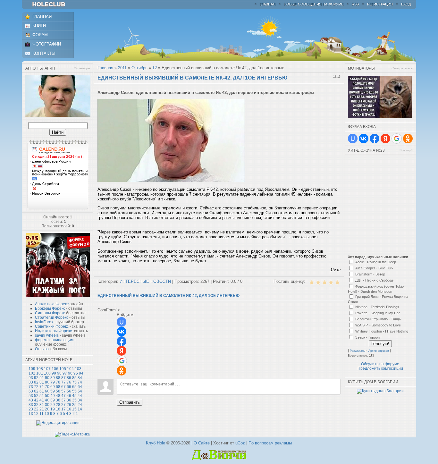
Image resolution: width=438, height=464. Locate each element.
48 (58, 395)
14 (80, 409)
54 (80, 391)
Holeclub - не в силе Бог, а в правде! (52, 4)
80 (47, 382)
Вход (406, 4)
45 (74, 395)
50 (47, 395)
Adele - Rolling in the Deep (375, 262)
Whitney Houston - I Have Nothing (381, 331)
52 (36, 395)
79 (52, 382)
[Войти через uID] (121, 322)
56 (69, 391)
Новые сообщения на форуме (313, 4)
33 (31, 404)
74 (80, 382)
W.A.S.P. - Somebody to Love (378, 325)
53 (31, 395)
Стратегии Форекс (51, 317)
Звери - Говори (367, 337)
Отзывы (42, 349)
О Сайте (202, 443)
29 (52, 404)
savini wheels (47, 335)
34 (80, 400)
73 (31, 386)
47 (63, 395)
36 (69, 400)
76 (69, 382)
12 (36, 413)
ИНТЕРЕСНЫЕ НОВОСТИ (145, 281)
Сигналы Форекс (50, 313)
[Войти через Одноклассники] (121, 370)
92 (36, 377)
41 (41, 400)
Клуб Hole (155, 443)
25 (74, 404)
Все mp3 (406, 150)
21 (41, 409)
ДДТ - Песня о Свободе (374, 280)
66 (69, 386)
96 (70, 373)
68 (58, 386)
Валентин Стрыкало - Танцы (378, 319)
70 (47, 386)
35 (74, 400)
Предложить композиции (380, 368)
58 (58, 391)
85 (74, 377)
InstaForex (44, 322)
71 (41, 386)
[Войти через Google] (122, 361)
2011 (122, 67)
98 (59, 373)
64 (80, 386)
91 (41, 377)
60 (47, 391)
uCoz (240, 443)
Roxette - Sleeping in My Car (377, 313)
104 (70, 369)
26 (69, 404)
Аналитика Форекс (52, 304)
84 (80, 377)
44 (80, 395)
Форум (40, 34)
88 (58, 377)
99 (54, 373)
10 (47, 413)
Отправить (129, 402)
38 (58, 400)
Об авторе (82, 68)
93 (31, 377)
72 (36, 386)
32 (36, 404)
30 (47, 404)
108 (39, 369)
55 (74, 391)
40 (47, 400)
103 (78, 369)
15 (74, 409)
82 (36, 382)
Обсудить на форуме (380, 364)
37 (63, 400)
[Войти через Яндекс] (121, 351)
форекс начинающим (54, 340)
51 (41, 395)
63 (31, 391)
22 (36, 409)
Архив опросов (378, 350)
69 (52, 386)
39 (52, 400)
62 (36, 391)
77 (63, 382)
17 (63, 409)
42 (36, 400)
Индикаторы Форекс (53, 331)
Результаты (357, 350)
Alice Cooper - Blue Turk (374, 268)
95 (75, 373)
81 (41, 382)
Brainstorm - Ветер (370, 274)
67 (63, 386)
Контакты (43, 53)
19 (52, 409)
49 (52, 395)
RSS (355, 4)
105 (62, 369)
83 (31, 382)
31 (41, 404)
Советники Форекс (52, 326)
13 (31, 413)
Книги (39, 25)
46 (69, 395)
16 (69, 409)
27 (63, 404)
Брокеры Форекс (50, 308)
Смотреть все (402, 68)
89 (52, 377)
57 (63, 391)
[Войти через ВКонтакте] (121, 331)
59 (52, 391)
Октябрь (139, 67)
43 (31, 400)
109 (32, 369)
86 (69, 377)
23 (31, 409)
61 (41, 391)
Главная (267, 4)
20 (47, 409)
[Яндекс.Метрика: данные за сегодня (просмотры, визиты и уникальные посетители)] (72, 434)
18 (58, 409)
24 (80, 404)
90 (47, 377)
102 (32, 373)
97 (65, 373)
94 (81, 373)
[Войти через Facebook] (121, 341)
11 (41, 413)
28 (58, 404)
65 (74, 386)
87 (63, 377)
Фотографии (46, 44)
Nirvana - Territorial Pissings (377, 307)
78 (58, 382)
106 (55, 369)
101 (39, 373)
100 (47, 373)
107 (47, 369)
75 (74, 382)
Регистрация (380, 4)
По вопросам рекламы (270, 443)
